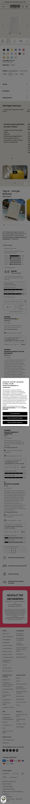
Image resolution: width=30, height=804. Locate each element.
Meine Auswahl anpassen (15, 422)
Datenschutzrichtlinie (9, 407)
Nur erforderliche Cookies (15, 418)
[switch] (3, 802)
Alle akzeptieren (15, 413)
